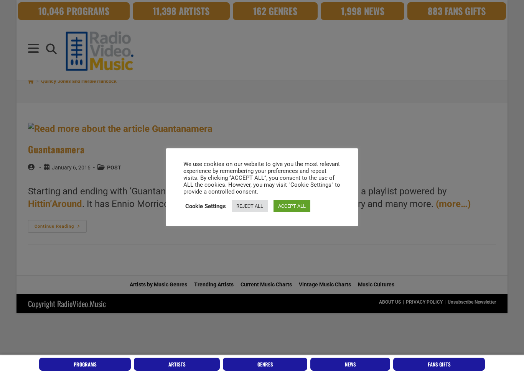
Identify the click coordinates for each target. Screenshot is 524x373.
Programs (85, 364)
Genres (265, 364)
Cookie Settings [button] (205, 206)
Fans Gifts (439, 364)
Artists (177, 364)
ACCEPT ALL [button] (292, 206)
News (350, 364)
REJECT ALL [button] (249, 206)
